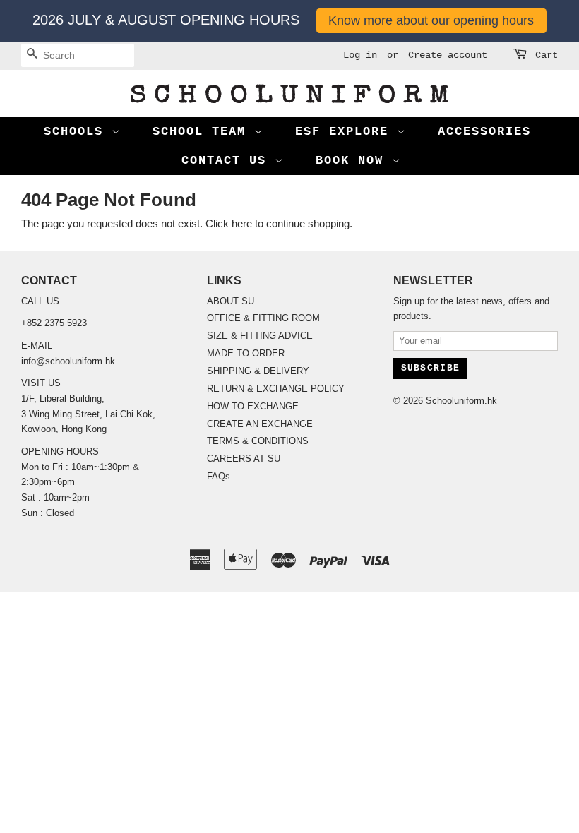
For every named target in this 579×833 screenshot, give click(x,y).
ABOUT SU (230, 301)
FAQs (218, 476)
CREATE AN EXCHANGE (260, 424)
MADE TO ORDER (246, 353)
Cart (546, 55)
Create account (447, 55)
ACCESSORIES (484, 131)
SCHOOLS (78, 131)
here (242, 223)
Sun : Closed (47, 513)
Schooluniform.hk (461, 400)
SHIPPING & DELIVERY (258, 371)
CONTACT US (228, 160)
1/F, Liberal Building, (64, 398)
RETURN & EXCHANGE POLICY (276, 388)
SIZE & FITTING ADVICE (260, 335)
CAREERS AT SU (243, 458)
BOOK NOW (354, 160)
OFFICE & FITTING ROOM (263, 318)
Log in (360, 55)
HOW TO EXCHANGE (253, 406)
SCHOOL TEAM (203, 131)
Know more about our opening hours (431, 20)
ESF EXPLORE (346, 131)
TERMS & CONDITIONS (258, 441)
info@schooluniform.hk (68, 361)
